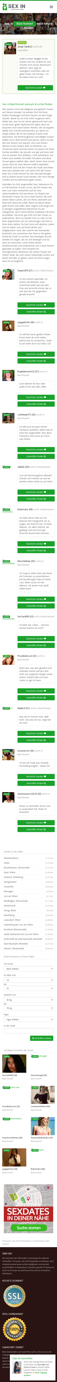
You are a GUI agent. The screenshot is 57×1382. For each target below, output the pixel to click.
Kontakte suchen (42, 1038)
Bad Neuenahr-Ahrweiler (28, 943)
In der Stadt (9, 1025)
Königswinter (28, 881)
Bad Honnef (48, 271)
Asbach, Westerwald (28, 948)
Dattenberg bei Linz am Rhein (28, 924)
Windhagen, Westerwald (28, 900)
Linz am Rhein (28, 896)
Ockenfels (28, 886)
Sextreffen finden (35, 311)
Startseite (6, 1241)
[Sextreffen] (14, 7)
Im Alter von (10, 975)
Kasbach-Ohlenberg (28, 877)
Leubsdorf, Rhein (28, 919)
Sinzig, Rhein (28, 910)
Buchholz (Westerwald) (28, 929)
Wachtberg (28, 915)
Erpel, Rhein (28, 872)
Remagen (28, 891)
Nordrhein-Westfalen (22, 1241)
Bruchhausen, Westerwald (28, 867)
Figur (6, 1014)
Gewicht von (10, 994)
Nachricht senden (34, 87)
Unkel (28, 862)
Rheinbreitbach (28, 858)
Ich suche (8, 963)
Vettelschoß (28, 905)
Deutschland (38, 1241)
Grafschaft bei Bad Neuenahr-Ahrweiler (28, 938)
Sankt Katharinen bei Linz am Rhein (28, 934)
